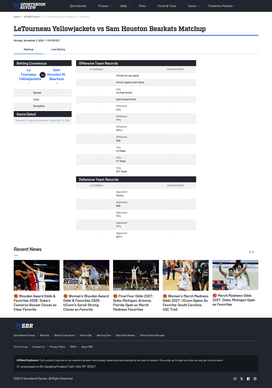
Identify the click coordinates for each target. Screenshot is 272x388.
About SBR (87, 346)
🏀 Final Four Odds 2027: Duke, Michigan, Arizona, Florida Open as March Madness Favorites (133, 302)
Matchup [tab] (28, 49)
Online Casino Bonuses (152, 335)
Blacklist (44, 335)
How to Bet (86, 335)
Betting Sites (104, 335)
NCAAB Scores (32, 16)
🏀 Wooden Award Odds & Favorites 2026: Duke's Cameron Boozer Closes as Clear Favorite (35, 302)
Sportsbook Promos (24, 335)
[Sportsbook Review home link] (24, 326)
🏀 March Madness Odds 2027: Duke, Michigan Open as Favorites (233, 299)
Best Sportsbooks (125, 335)
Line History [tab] (58, 49)
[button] (28, 49)
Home (17, 16)
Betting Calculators (64, 335)
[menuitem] (26, 335)
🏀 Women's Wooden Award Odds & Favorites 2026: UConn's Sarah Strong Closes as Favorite (86, 302)
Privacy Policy (57, 346)
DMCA (73, 346)
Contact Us (39, 346)
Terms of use (21, 346)
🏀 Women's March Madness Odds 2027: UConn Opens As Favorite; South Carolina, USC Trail (186, 302)
